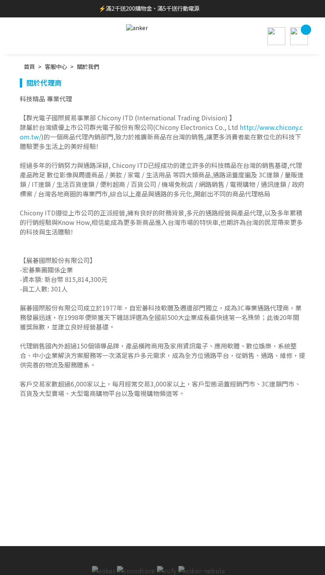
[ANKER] (162, 26)
